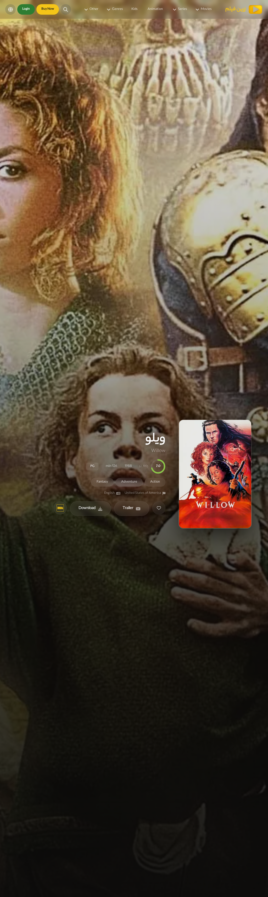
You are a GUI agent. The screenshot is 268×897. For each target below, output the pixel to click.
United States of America (143, 493)
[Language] (10, 9)
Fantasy (102, 482)
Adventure (129, 482)
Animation (155, 9)
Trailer (128, 508)
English (109, 493)
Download (87, 508)
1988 (128, 466)
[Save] (158, 507)
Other (94, 9)
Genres (117, 9)
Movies (206, 9)
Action (155, 482)
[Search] (65, 9)
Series (182, 9)
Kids (134, 9)
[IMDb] (60, 507)
